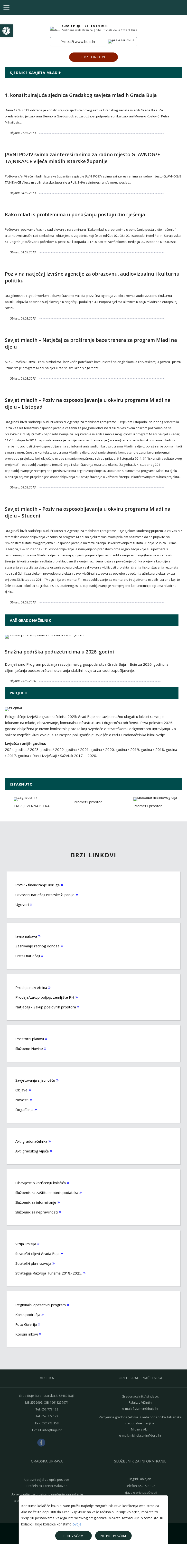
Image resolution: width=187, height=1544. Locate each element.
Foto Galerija (26, 1324)
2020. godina (116, 749)
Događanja (24, 1109)
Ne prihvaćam (113, 1536)
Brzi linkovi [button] (93, 57)
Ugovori (22, 904)
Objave (21, 1090)
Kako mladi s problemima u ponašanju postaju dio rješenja (75, 214)
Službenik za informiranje (35, 1202)
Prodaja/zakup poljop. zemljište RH (44, 997)
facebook (41, 1443)
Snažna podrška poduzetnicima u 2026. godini (59, 651)
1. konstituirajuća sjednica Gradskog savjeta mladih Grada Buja (81, 95)
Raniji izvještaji (44, 755)
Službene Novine (29, 1048)
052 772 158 (50, 1423)
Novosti (21, 1099)
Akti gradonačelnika (31, 1141)
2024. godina (16, 749)
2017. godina (18, 755)
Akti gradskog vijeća (32, 1151)
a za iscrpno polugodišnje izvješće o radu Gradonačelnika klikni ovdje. (109, 734)
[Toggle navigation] (6, 7)
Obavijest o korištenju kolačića (40, 1182)
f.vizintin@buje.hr (146, 1408)
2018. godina (166, 749)
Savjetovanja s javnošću (35, 1080)
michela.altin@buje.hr (145, 1435)
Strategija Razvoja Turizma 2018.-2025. (48, 1273)
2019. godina (141, 749)
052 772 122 (49, 1416)
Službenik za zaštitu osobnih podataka (46, 1192)
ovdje (77, 1524)
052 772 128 (49, 1409)
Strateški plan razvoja (33, 1263)
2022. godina (66, 749)
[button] (6, 30)
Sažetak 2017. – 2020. (78, 755)
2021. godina (91, 749)
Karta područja (27, 1314)
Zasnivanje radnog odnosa (37, 945)
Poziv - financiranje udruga (37, 884)
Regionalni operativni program (40, 1304)
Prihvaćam (74, 1536)
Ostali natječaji (27, 955)
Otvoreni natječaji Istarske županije (45, 894)
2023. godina (41, 749)
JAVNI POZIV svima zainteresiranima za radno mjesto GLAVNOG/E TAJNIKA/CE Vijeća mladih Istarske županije (82, 158)
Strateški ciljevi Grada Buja (37, 1253)
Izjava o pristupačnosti (140, 1492)
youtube (52, 1442)
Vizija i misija (25, 1243)
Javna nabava (26, 936)
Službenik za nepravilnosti (36, 1212)
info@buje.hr (52, 1430)
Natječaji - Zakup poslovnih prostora (45, 1007)
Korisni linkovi (26, 1334)
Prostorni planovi (29, 1038)
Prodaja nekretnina (31, 987)
